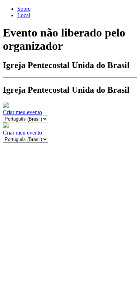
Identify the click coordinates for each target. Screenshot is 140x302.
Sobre (24, 9)
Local (23, 15)
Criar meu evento (22, 112)
